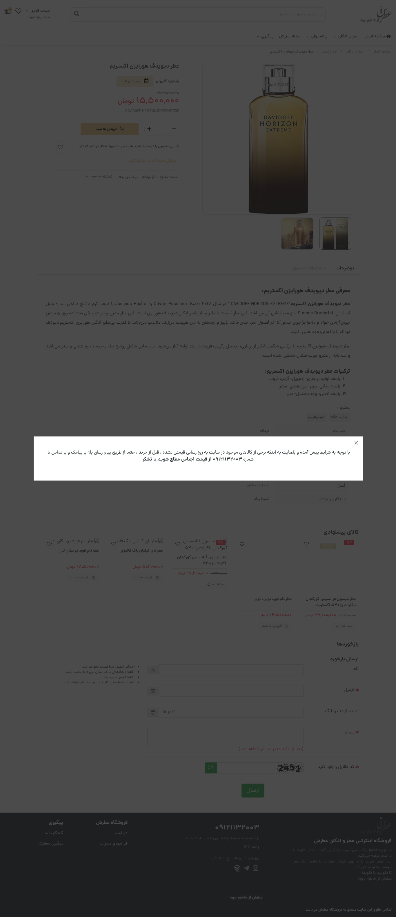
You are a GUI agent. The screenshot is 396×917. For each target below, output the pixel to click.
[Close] (356, 442)
